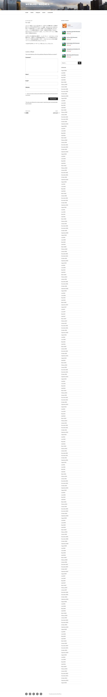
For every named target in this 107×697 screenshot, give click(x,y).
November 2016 (64, 327)
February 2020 (64, 249)
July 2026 (63, 72)
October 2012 (64, 430)
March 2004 (63, 666)
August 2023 (64, 154)
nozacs (69, 24)
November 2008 (64, 538)
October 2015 (64, 353)
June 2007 (63, 578)
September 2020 (64, 232)
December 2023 (64, 144)
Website (28, 87)
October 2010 (64, 485)
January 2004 (64, 671)
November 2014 (64, 372)
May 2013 (63, 413)
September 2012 (64, 432)
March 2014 (63, 390)
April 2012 (63, 443)
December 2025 (64, 89)
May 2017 (63, 314)
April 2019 (63, 272)
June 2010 (63, 494)
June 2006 (63, 606)
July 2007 (63, 576)
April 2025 (63, 107)
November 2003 (64, 675)
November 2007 (64, 566)
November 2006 (64, 594)
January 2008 (64, 562)
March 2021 (63, 218)
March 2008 (63, 557)
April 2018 (63, 300)
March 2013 (63, 418)
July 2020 (63, 237)
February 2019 (64, 276)
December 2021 (64, 198)
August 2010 (64, 490)
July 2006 (63, 603)
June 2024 (63, 130)
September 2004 (64, 652)
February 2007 (64, 587)
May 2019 (63, 270)
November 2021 (64, 200)
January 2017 (64, 323)
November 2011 (64, 455)
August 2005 (64, 629)
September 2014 (64, 376)
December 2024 (64, 116)
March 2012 (63, 446)
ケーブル (36, 25)
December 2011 (64, 453)
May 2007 (63, 580)
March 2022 (63, 193)
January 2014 (64, 395)
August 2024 (64, 126)
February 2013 (64, 420)
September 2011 (64, 460)
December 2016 (64, 325)
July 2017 (63, 309)
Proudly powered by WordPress (55, 693)
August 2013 (64, 406)
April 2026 (63, 79)
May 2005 (63, 636)
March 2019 (63, 274)
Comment (28, 57)
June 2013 (63, 411)
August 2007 (64, 573)
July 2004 (63, 657)
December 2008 (64, 536)
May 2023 (63, 160)
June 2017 (63, 311)
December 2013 (64, 397)
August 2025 (64, 98)
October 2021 (64, 202)
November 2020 (64, 228)
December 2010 (64, 480)
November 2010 (64, 483)
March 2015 (63, 362)
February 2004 (64, 668)
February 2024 (64, 140)
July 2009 (63, 520)
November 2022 (64, 174)
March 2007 (63, 585)
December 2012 (64, 425)
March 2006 (63, 613)
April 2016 (63, 344)
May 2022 (63, 188)
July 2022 (63, 184)
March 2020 (63, 246)
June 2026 (63, 75)
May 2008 (63, 552)
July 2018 (63, 293)
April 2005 (63, 638)
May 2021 (63, 214)
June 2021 (63, 212)
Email (27, 80)
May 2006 (63, 608)
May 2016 (63, 341)
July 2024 (63, 128)
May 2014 (63, 385)
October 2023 (64, 149)
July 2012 (63, 436)
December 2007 (64, 564)
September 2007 (64, 571)
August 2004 (64, 654)
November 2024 (64, 119)
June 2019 (63, 267)
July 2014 (63, 381)
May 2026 (63, 77)
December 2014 (64, 369)
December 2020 (64, 225)
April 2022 (63, 191)
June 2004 (63, 659)
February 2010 (64, 504)
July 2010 (63, 492)
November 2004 (64, 647)
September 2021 (64, 205)
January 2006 (64, 617)
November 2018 (64, 283)
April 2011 (63, 471)
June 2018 (63, 295)
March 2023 (63, 165)
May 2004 (63, 661)
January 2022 (64, 195)
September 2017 (64, 304)
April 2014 (63, 388)
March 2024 (63, 137)
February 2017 (64, 320)
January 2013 (64, 423)
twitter (32, 12)
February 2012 (64, 448)
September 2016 (64, 332)
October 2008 (64, 541)
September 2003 (64, 680)
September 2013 (64, 404)
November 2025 (64, 91)
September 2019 (64, 260)
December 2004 (64, 645)
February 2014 (64, 392)
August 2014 (64, 378)
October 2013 (64, 402)
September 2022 (64, 179)
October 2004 (64, 650)
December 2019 (64, 253)
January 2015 (64, 367)
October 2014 (64, 374)
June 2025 (63, 103)
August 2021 (63, 207)
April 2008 (63, 555)
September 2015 (64, 355)
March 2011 (63, 474)
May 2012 (63, 441)
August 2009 (64, 518)
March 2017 (63, 318)
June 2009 (63, 522)
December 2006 (64, 592)
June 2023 (63, 158)
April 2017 (63, 316)
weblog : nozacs (38, 4)
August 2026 (64, 70)
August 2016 (64, 334)
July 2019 (63, 265)
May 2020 (63, 242)
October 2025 (64, 93)
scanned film (50, 12)
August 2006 (64, 601)
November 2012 (64, 427)
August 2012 (63, 434)
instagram (38, 12)
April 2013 (63, 416)
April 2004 (63, 664)
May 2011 (63, 469)
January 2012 (64, 450)
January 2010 (64, 506)
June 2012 (63, 439)
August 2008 (64, 545)
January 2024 (64, 142)
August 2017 (63, 307)
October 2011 (64, 457)
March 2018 (63, 302)
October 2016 (64, 330)
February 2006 (64, 615)
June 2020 (63, 239)
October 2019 (64, 258)
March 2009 (63, 529)
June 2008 (63, 550)
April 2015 (63, 360)
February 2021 (64, 221)
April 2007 (63, 583)
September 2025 (64, 96)
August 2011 (63, 462)
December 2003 (64, 673)
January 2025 (64, 114)
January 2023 (64, 170)
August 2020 (64, 235)
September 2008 (64, 543)
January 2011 (64, 478)
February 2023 (64, 167)
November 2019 (64, 256)
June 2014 (63, 383)
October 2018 (64, 286)
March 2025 (63, 110)
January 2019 (64, 279)
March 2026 (63, 82)
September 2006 (64, 599)
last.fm (43, 12)
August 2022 (64, 181)
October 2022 (64, 177)
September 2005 (64, 627)
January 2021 (64, 223)
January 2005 (64, 643)
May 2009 (63, 525)
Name (27, 74)
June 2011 (63, 467)
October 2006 (64, 596)
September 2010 (64, 487)
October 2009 (64, 513)
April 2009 (63, 527)
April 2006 (63, 610)
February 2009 (64, 532)
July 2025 (63, 100)
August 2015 (64, 358)
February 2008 (64, 559)
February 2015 (64, 365)
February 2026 (64, 84)
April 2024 (63, 135)
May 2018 (63, 297)
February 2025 (64, 112)
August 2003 (64, 682)
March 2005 (63, 640)
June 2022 (63, 186)
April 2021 (63, 216)
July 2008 (63, 548)
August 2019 (64, 263)
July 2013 (63, 409)
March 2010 (63, 501)
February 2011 (64, 476)
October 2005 (64, 624)
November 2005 (64, 622)
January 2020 (64, 251)
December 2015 (64, 351)
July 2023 (63, 156)
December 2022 (64, 172)
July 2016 (63, 337)
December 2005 (64, 620)
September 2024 (64, 123)
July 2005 (63, 631)
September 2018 (64, 288)
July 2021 (63, 209)
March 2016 (63, 346)
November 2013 (64, 399)
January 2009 (64, 534)
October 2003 (64, 678)
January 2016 (64, 348)
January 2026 (64, 86)
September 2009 (64, 515)
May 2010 (63, 497)
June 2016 (63, 339)
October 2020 (64, 230)
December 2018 (64, 281)
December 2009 (64, 508)
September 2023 (64, 151)
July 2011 (63, 464)
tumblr (26, 12)
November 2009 (64, 511)
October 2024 (64, 121)
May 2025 (63, 105)
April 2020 (63, 244)
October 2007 (64, 569)
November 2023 (64, 147)
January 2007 (64, 590)
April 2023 (63, 163)
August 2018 (64, 290)
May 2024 (63, 133)
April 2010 (63, 499)
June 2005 (63, 634)
